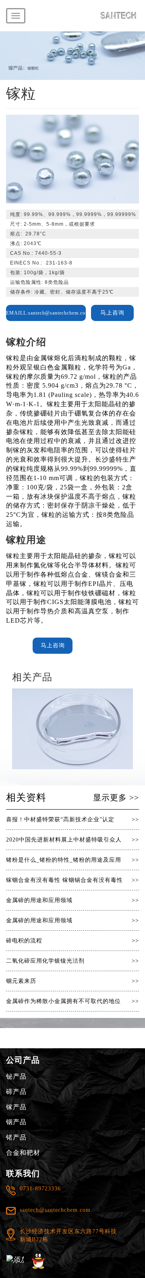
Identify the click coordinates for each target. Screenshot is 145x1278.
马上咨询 (112, 313)
